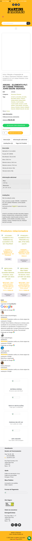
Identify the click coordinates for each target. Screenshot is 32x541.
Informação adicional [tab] (20, 139)
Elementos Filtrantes (16, 76)
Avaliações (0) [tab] (8, 143)
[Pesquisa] (28, 23)
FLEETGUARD (19, 102)
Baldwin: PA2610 (21, 98)
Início (4, 74)
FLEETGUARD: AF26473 (17, 103)
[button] (16, 28)
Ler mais (8, 259)
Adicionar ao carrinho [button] (24, 260)
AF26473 (13, 97)
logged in (15, 206)
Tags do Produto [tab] (21, 143)
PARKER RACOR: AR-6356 (22, 109)
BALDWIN (13, 98)
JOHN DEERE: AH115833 (21, 105)
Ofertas (13, 107)
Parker (8, 111)
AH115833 (18, 97)
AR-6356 (24, 97)
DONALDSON (14, 100)
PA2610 (22, 107)
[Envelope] (13, 5)
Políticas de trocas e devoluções (11, 116)
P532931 (17, 107)
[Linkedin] (19, 5)
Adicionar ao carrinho (15, 133)
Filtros (7, 76)
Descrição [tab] (6, 139)
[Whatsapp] (16, 5)
